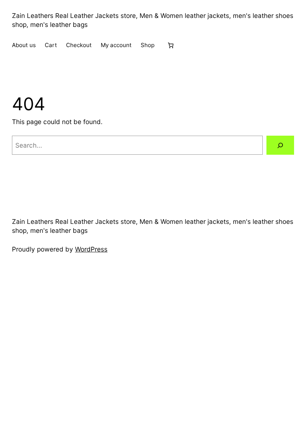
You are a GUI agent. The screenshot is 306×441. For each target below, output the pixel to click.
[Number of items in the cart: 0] (170, 45)
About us (24, 45)
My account (116, 45)
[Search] (280, 145)
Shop (147, 45)
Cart (51, 45)
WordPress (91, 249)
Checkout (79, 45)
